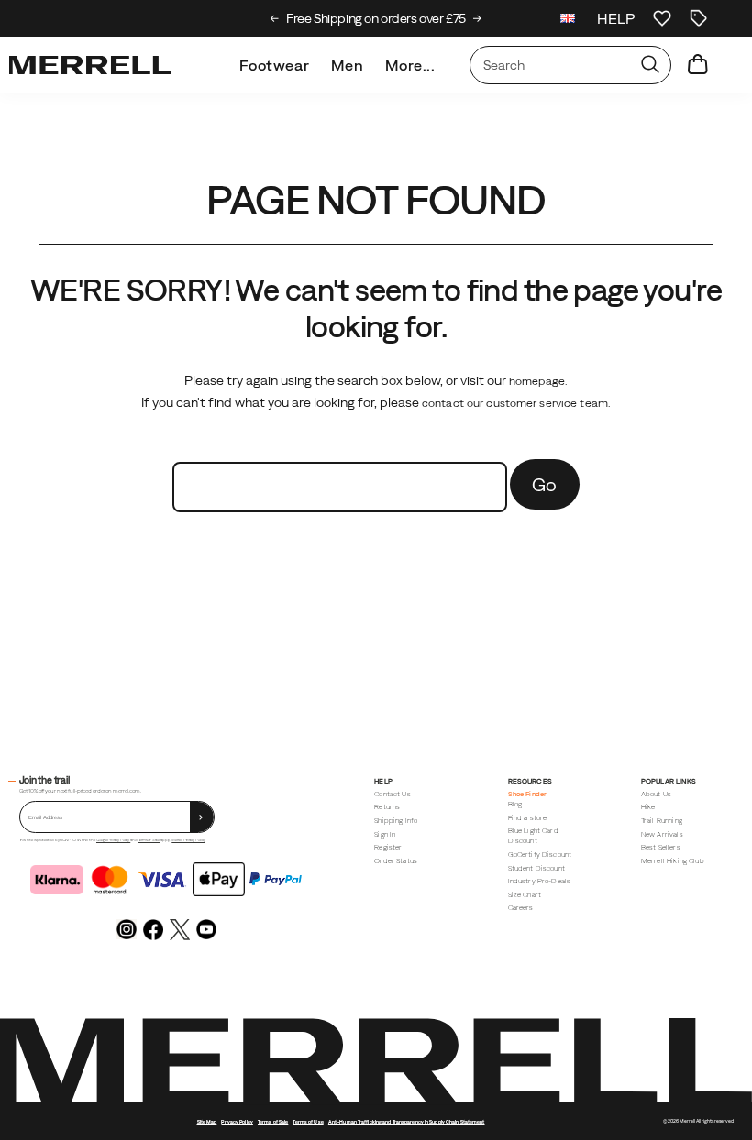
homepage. (538, 381)
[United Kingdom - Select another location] (567, 18)
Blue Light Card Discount (533, 836)
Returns (387, 807)
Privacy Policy (236, 1121)
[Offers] (698, 18)
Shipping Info (395, 821)
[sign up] (202, 817)
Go (545, 484)
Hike (648, 807)
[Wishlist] (662, 18)
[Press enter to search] (650, 65)
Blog (515, 804)
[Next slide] (477, 18)
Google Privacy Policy (113, 840)
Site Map (207, 1121)
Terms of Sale (149, 840)
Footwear (274, 65)
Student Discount (536, 868)
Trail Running (661, 821)
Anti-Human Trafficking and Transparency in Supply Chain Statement (406, 1121)
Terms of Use (308, 1121)
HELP (616, 18)
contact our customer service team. (516, 403)
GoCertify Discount (540, 854)
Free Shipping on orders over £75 (376, 18)
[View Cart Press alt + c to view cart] (698, 65)
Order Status (395, 861)
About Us (656, 794)
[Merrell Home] (90, 65)
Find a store (527, 818)
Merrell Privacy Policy (188, 840)
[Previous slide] (275, 18)
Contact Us (392, 794)
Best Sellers (660, 847)
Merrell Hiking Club (672, 861)
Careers (521, 908)
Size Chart (525, 895)
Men (347, 65)
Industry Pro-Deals (539, 881)
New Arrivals (662, 834)
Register (388, 847)
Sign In (384, 834)
